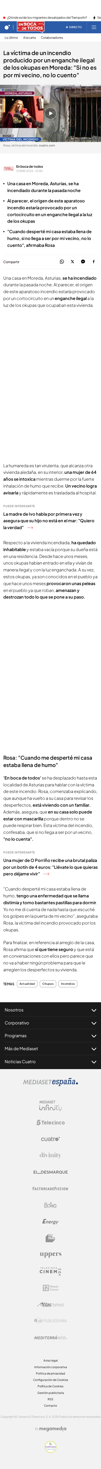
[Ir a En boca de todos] (31, 27)
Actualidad (27, 983)
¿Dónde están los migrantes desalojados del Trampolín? (47, 18)
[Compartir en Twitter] (72, 261)
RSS (50, 1399)
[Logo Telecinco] (50, 1122)
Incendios (68, 983)
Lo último (11, 37)
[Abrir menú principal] (94, 27)
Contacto (50, 1405)
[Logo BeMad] (50, 1238)
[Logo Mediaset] (50, 1084)
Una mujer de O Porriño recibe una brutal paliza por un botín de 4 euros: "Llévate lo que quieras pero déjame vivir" (50, 867)
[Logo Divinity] (50, 1155)
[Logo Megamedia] (52, 1429)
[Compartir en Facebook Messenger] (83, 261)
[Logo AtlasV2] (50, 1304)
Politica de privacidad (50, 1373)
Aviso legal (50, 1360)
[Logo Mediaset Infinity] (50, 1106)
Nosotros (14, 1009)
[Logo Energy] (50, 1222)
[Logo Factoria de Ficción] (50, 1189)
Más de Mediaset (21, 1048)
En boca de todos (29, 166)
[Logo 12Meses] (50, 1288)
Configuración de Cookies (50, 1380)
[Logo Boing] (50, 1205)
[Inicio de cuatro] (7, 27)
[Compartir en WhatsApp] (62, 261)
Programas (16, 1035)
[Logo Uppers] (50, 1255)
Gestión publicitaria (50, 1393)
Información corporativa (50, 1367)
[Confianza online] (50, 1451)
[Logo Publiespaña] (50, 1321)
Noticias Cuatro (20, 1061)
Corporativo (17, 1022)
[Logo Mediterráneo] (50, 1337)
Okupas (47, 983)
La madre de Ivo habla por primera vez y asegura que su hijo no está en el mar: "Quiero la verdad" (48, 520)
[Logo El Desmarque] (51, 1172)
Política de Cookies (50, 1386)
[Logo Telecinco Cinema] (50, 1271)
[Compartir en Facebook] (93, 261)
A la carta (29, 37)
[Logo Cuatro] (50, 1139)
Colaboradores (52, 37)
